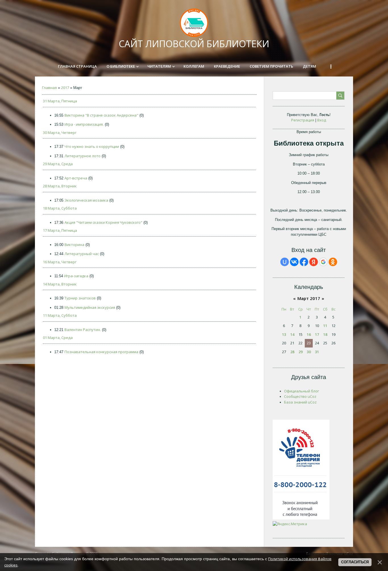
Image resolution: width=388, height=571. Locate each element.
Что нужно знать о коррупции (91, 146)
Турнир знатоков (80, 298)
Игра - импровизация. (84, 124)
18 (325, 334)
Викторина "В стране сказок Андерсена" (101, 115)
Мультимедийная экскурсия (89, 307)
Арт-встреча (75, 178)
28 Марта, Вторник (60, 186)
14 (292, 334)
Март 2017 (308, 298)
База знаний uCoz (300, 402)
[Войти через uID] (284, 262)
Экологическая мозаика (86, 200)
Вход (321, 120)
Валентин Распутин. (82, 329)
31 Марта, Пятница (60, 101)
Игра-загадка (76, 275)
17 (317, 334)
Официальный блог (301, 391)
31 (317, 351)
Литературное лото (82, 155)
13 (284, 334)
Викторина (74, 244)
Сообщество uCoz (300, 396)
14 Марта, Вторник (60, 284)
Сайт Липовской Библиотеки (194, 43)
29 (301, 351)
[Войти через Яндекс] (313, 262)
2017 (65, 87)
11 (325, 325)
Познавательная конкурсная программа (101, 351)
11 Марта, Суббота (60, 315)
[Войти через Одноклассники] (333, 262)
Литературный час (81, 253)
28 (292, 351)
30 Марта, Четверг (59, 132)
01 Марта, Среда (58, 337)
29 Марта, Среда (58, 163)
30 (309, 351)
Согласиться (355, 562)
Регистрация (302, 120)
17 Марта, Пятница (60, 230)
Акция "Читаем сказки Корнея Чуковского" (103, 222)
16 (309, 334)
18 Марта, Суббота (60, 208)
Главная (49, 87)
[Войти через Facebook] (304, 262)
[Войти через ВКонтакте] (294, 262)
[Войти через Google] (323, 262)
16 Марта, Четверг (59, 261)
